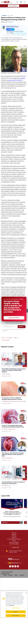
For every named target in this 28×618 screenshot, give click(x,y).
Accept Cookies (15, 615)
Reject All (16, 611)
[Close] (25, 592)
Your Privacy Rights (15, 608)
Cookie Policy (11, 605)
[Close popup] (25, 298)
